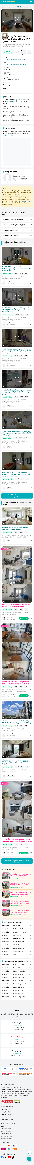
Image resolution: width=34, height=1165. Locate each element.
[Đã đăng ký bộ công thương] (7, 1101)
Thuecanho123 (18, 1056)
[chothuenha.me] (8, 1074)
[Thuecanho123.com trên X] (6, 1157)
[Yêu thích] (30, 283)
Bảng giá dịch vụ (5, 1109)
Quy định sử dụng (6, 1128)
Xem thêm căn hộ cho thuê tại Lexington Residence (17, 496)
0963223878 (24, 618)
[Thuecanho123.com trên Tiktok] (13, 1157)
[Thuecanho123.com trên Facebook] (2, 1157)
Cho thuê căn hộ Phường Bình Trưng (14, 59)
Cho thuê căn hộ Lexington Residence (14, 64)
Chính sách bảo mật (6, 1136)
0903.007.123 (20, 1028)
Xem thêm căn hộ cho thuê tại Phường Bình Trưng (17, 861)
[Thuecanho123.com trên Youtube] (9, 1157)
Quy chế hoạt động (6, 1133)
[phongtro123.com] (25, 1069)
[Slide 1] (5, 36)
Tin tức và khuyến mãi (7, 1119)
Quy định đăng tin (6, 1131)
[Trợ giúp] (29, 1159)
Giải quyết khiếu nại (6, 1138)
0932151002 (24, 695)
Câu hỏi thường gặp (6, 1114)
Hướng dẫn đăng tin (6, 1112)
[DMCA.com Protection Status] (17, 1101)
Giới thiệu (3, 1126)
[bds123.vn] (8, 1069)
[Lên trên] (29, 1153)
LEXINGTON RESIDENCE (16, 101)
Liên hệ (3, 1117)
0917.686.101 (20, 1042)
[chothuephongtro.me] (25, 1074)
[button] (30, 2)
